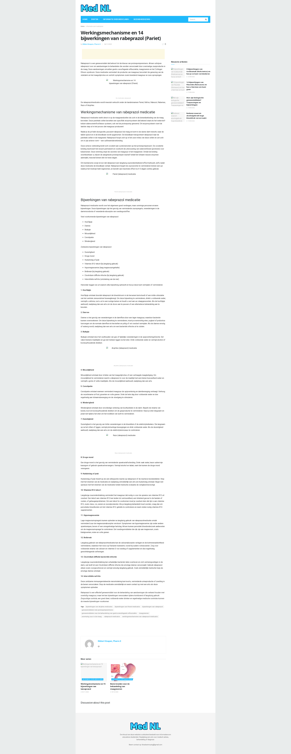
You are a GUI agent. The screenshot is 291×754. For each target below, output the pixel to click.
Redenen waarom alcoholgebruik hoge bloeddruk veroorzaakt (196, 115)
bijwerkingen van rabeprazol (152, 606)
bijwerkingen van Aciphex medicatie (99, 606)
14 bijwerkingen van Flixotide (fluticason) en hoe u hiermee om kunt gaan (196, 85)
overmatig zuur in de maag (92, 616)
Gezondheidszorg (142, 19)
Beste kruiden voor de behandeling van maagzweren (119, 686)
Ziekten (94, 19)
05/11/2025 (85, 692)
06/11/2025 (108, 44)
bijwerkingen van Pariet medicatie (127, 606)
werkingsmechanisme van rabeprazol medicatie (140, 616)
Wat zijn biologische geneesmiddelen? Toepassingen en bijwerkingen (195, 101)
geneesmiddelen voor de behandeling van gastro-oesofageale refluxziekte (109, 613)
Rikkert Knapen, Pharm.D (92, 44)
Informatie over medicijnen (116, 19)
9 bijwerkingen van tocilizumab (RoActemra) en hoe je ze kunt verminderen (198, 71)
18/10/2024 (114, 692)
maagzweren (144, 613)
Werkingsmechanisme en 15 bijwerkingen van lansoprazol (93, 686)
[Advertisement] (169, 8)
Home (85, 19)
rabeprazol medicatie (112, 616)
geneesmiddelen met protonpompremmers (97, 610)
